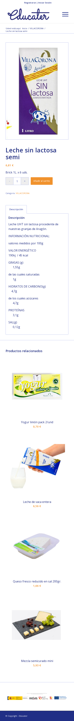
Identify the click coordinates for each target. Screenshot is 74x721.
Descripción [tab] (16, 209)
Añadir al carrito (41, 180)
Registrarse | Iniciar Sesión (38, 2)
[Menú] (63, 14)
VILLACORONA (22, 193)
